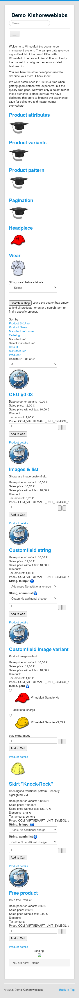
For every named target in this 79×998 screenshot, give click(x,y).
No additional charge (36, 703)
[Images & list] (19, 454)
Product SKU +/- (19, 323)
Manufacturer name (21, 331)
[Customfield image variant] (19, 634)
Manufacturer (17, 351)
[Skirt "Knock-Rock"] (18, 768)
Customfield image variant (38, 649)
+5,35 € (48, 722)
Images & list (23, 469)
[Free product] (19, 877)
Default (13, 347)
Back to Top (67, 989)
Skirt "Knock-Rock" (31, 783)
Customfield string (30, 549)
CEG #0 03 (21, 394)
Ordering (14, 335)
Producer (14, 355)
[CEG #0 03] (19, 379)
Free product (23, 892)
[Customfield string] (19, 534)
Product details (18, 442)
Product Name (18, 327)
